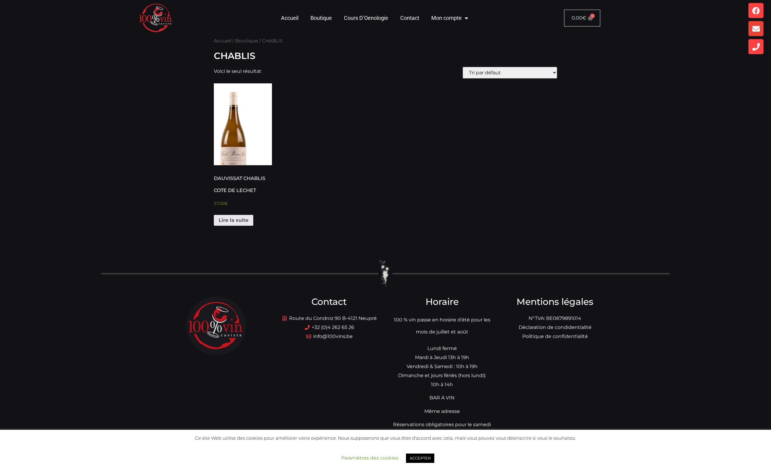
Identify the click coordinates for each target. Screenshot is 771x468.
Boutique (321, 18)
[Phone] (755, 46)
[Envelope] (755, 28)
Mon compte (446, 18)
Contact (409, 18)
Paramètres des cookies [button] (369, 458)
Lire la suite (233, 220)
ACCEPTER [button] (420, 458)
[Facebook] (755, 10)
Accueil (289, 18)
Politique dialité (555, 336)
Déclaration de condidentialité (555, 327)
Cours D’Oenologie (366, 18)
